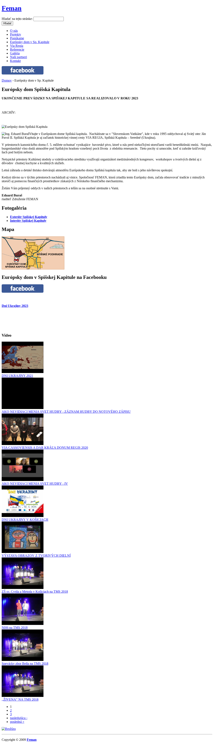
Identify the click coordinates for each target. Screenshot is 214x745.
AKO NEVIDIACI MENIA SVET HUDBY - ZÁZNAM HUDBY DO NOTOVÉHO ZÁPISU (66, 411)
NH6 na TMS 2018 (15, 627)
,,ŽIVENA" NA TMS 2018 (20, 699)
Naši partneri (18, 57)
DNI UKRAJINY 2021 (17, 375)
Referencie (17, 49)
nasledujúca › (18, 718)
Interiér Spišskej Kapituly (28, 220)
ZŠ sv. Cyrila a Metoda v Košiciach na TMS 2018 (35, 591)
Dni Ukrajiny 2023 (15, 306)
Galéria (15, 53)
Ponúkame (17, 38)
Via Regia (16, 45)
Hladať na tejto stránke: (17, 19)
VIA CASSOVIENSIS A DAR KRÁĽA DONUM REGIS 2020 (45, 447)
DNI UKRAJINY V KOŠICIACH (25, 519)
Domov (7, 80)
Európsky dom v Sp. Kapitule (29, 42)
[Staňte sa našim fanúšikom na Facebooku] (22, 73)
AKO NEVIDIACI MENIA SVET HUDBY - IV (35, 483)
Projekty (15, 34)
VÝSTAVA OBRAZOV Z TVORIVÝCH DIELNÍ (36, 555)
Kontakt (15, 61)
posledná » (17, 721)
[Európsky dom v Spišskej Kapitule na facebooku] (22, 291)
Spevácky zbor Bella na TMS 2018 (25, 663)
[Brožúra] (9, 729)
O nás (14, 30)
